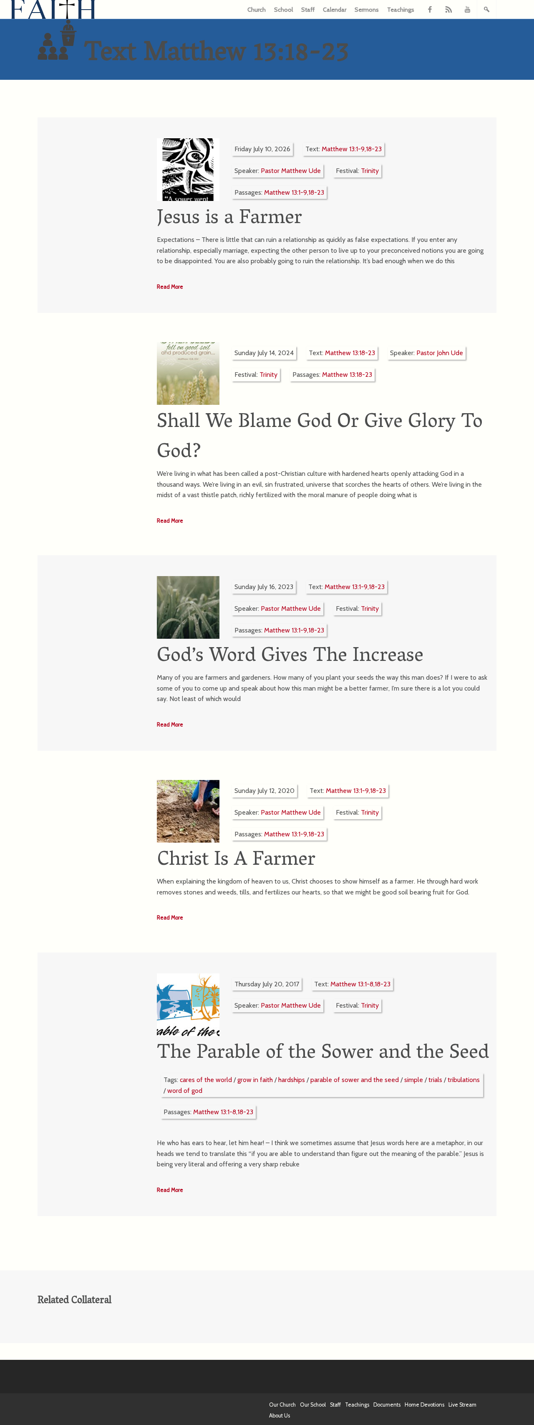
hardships (291, 1080)
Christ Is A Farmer (236, 861)
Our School (313, 1405)
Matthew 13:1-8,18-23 (360, 984)
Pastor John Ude (439, 353)
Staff (308, 9)
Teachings (400, 9)
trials (435, 1080)
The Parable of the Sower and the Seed (323, 1054)
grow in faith (255, 1080)
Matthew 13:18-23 (350, 353)
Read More (170, 287)
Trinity (370, 171)
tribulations (464, 1080)
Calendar (334, 9)
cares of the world (206, 1080)
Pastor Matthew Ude (291, 171)
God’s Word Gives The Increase (290, 657)
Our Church (282, 1405)
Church (256, 9)
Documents (386, 1405)
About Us (279, 1415)
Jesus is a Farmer (229, 219)
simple (413, 1080)
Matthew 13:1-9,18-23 (352, 149)
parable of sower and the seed (354, 1080)
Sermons (367, 9)
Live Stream (462, 1405)
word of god (184, 1091)
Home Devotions (424, 1405)
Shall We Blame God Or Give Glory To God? (320, 438)
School (283, 9)
